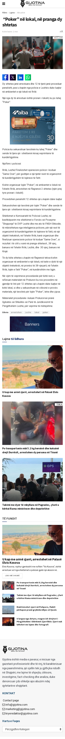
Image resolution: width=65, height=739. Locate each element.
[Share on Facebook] (5, 77)
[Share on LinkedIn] (20, 77)
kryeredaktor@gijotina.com (22, 713)
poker (45, 312)
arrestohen (16, 312)
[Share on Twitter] (13, 77)
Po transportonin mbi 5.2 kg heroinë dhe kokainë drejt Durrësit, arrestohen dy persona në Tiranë (40, 585)
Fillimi (4, 13)
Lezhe (28, 312)
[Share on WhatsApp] (28, 77)
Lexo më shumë (12, 576)
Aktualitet (21, 13)
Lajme (12, 13)
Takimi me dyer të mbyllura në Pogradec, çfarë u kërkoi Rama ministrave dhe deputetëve (40, 597)
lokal (37, 312)
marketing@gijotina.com (20, 709)
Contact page (10, 700)
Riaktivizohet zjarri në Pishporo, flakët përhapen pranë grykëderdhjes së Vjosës (37, 608)
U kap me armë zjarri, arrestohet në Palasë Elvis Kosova (32, 561)
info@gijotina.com (17, 704)
